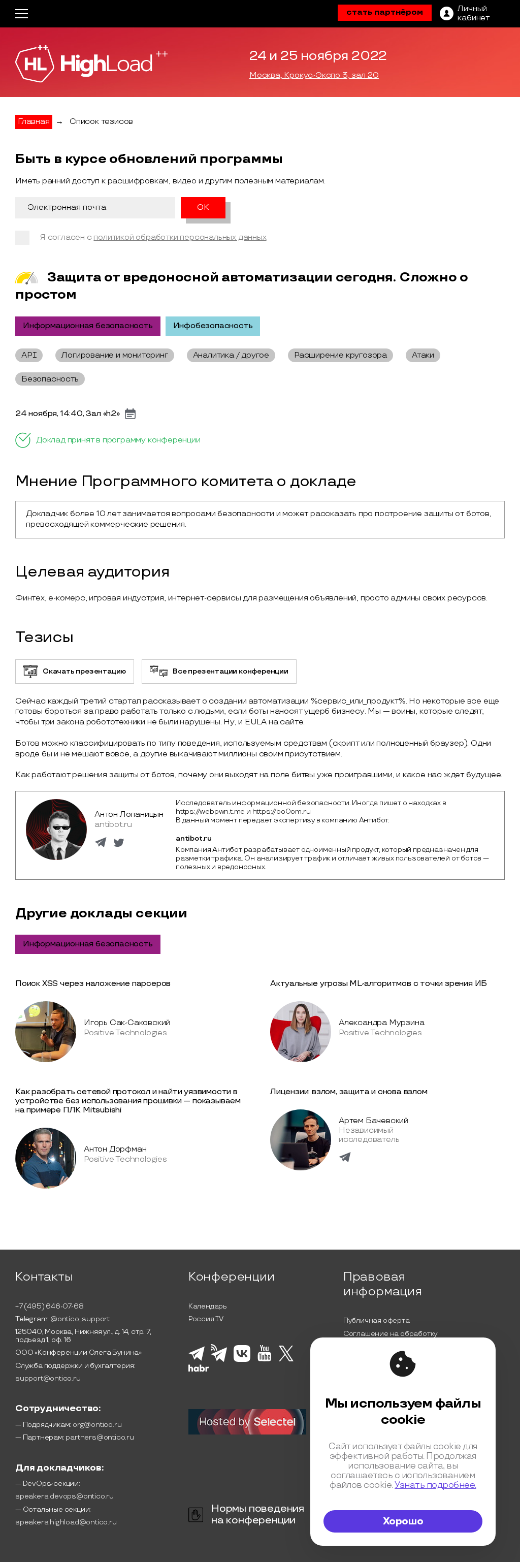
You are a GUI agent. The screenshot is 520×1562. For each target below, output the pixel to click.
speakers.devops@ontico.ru (64, 1496)
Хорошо (403, 1521)
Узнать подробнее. (435, 1485)
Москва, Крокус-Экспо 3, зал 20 (314, 75)
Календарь (207, 1306)
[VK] (242, 1360)
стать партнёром (384, 12)
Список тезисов (101, 121)
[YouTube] (264, 1360)
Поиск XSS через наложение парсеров (93, 984)
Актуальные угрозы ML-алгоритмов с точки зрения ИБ (378, 984)
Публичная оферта (376, 1320)
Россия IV (205, 1319)
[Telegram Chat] (196, 1359)
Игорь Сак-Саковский (127, 1023)
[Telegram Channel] (219, 1361)
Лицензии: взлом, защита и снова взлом (349, 1092)
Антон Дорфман (115, 1149)
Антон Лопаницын (129, 814)
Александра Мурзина (381, 1023)
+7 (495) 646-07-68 (49, 1306)
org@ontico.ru (97, 1424)
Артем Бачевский (373, 1121)
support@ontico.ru (48, 1378)
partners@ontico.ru (100, 1437)
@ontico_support (80, 1319)
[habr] (198, 1370)
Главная (34, 121)
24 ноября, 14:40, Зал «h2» (67, 414)
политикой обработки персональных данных (179, 237)
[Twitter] (286, 1360)
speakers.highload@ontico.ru (66, 1522)
